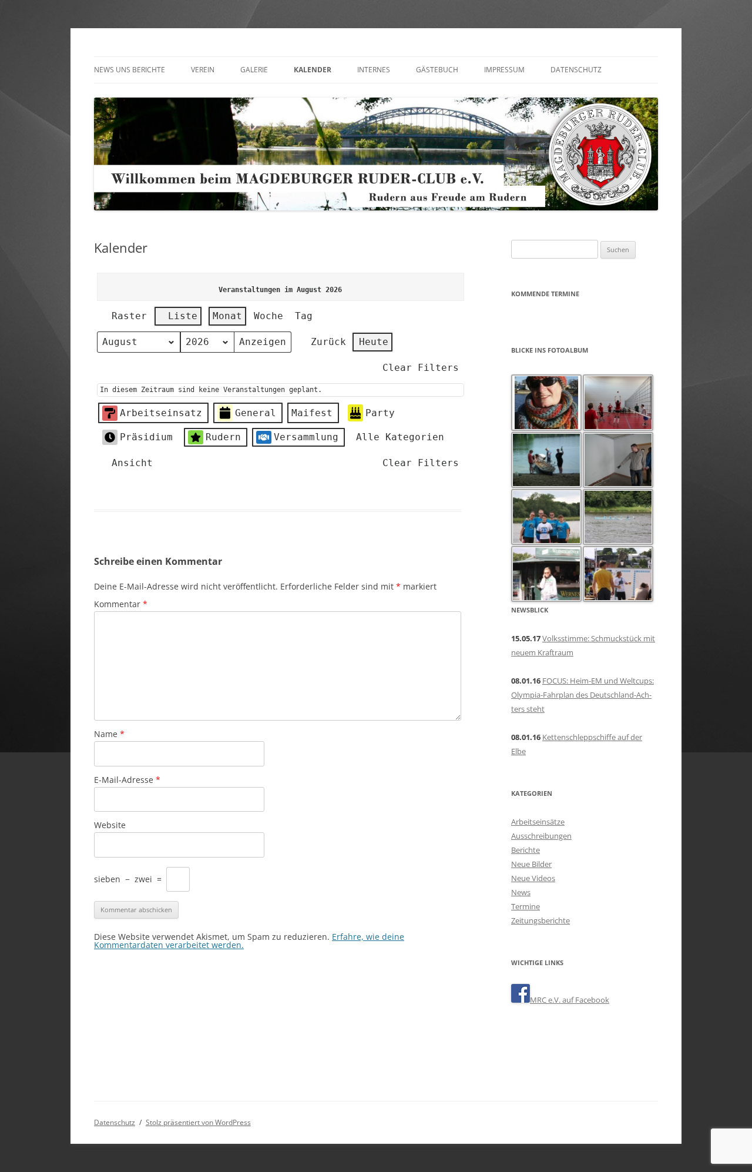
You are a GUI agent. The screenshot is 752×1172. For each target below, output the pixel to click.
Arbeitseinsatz (161, 412)
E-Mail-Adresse (127, 779)
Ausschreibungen (541, 836)
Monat (227, 316)
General (255, 412)
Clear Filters (420, 367)
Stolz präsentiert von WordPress (198, 1122)
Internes (373, 70)
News (521, 892)
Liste (177, 318)
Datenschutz (576, 70)
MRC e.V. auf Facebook (569, 999)
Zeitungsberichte (540, 920)
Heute (373, 341)
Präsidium (146, 437)
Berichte (525, 850)
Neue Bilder (531, 864)
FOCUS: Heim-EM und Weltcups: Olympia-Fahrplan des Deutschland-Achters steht (582, 694)
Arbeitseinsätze (538, 821)
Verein (202, 70)
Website (110, 825)
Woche (268, 316)
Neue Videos (533, 878)
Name (109, 733)
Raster (124, 318)
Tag (304, 316)
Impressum (504, 70)
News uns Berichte (129, 70)
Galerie (254, 70)
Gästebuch (437, 70)
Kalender (312, 70)
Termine (525, 906)
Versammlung (306, 437)
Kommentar (120, 604)
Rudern (223, 437)
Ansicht (127, 465)
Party (380, 412)
